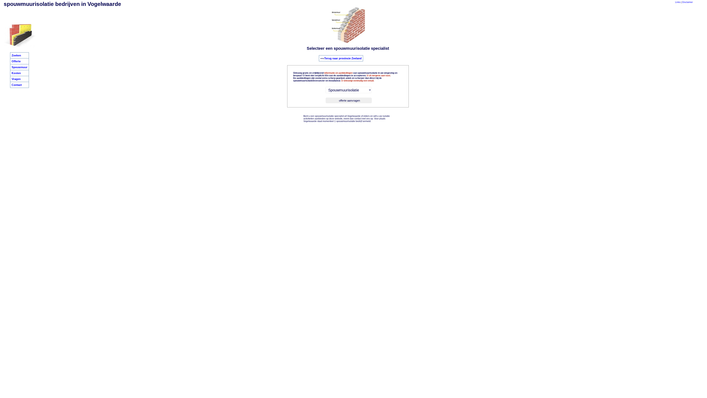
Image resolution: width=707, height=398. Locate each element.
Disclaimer (687, 2)
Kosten (16, 73)
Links (677, 2)
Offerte (16, 61)
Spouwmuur (19, 67)
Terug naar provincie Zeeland (343, 58)
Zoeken (16, 55)
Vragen (16, 79)
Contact (17, 84)
